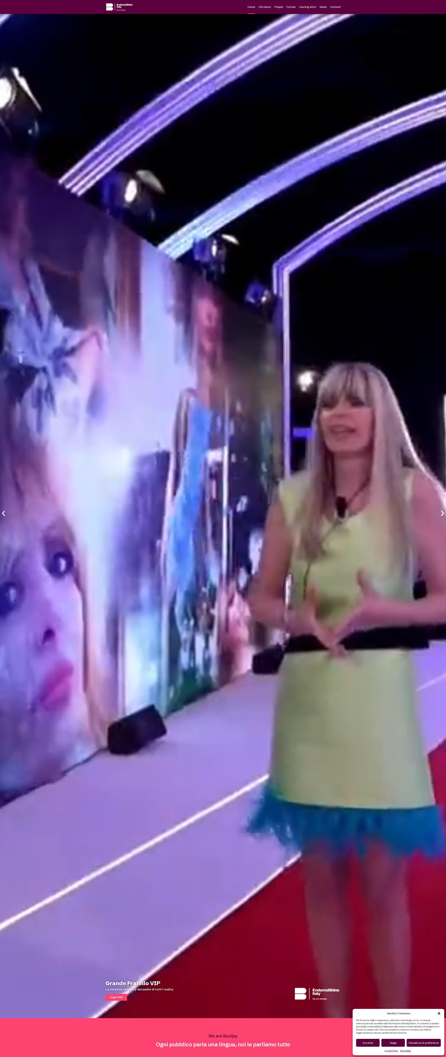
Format (291, 7)
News (323, 7)
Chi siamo (265, 7)
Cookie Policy (391, 1051)
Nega (393, 1042)
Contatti (335, 7)
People (278, 7)
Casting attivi (307, 7)
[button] (439, 1013)
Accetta (368, 1042)
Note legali (405, 1051)
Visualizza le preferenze (424, 1042)
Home (251, 7)
